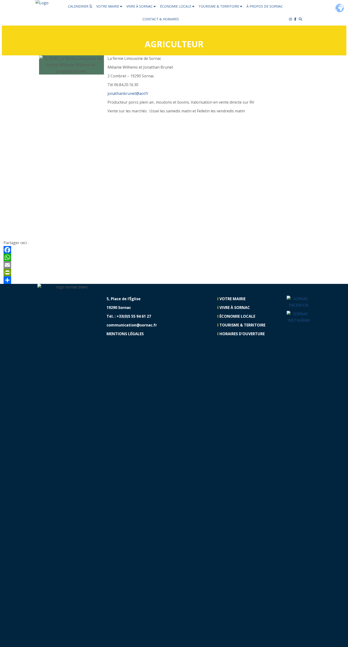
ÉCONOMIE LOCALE (176, 6)
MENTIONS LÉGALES (125, 333)
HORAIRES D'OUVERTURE (242, 333)
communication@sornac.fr (132, 325)
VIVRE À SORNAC (140, 6)
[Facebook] (174, 250)
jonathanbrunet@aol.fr (127, 93)
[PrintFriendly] (174, 272)
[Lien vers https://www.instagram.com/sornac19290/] (291, 19)
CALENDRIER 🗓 (80, 6)
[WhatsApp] (174, 257)
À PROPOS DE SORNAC (264, 6)
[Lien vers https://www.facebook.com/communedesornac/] (296, 19)
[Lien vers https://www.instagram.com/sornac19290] (299, 317)
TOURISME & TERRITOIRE (219, 6)
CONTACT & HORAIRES (161, 19)
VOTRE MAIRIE (108, 6)
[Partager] (174, 280)
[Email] (174, 265)
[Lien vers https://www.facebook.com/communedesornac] (299, 302)
